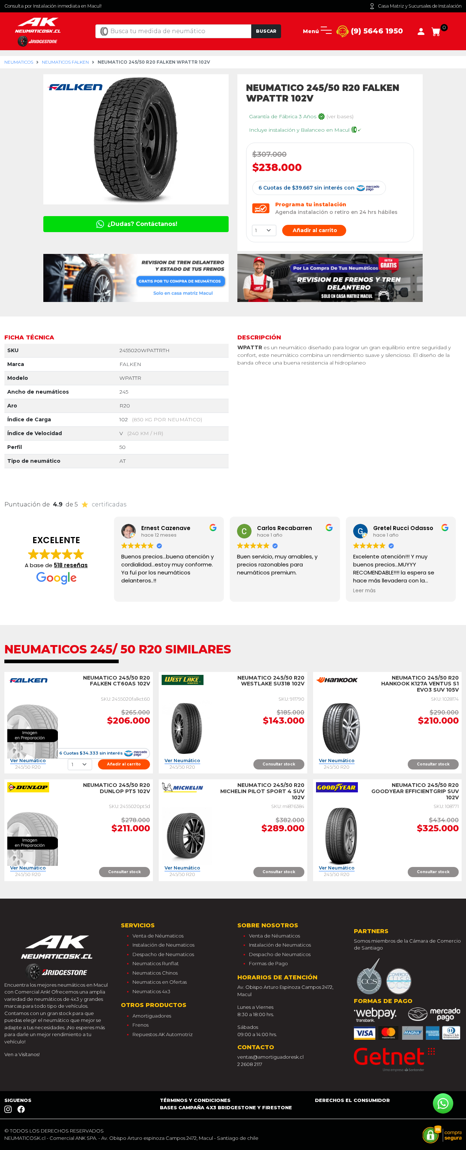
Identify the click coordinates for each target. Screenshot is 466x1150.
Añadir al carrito (314, 230)
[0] (436, 31)
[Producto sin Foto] (32, 728)
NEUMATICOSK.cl (25, 1138)
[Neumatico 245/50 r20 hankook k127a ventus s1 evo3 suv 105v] (341, 728)
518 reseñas (71, 565)
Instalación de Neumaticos (163, 945)
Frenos (141, 1025)
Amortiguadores (152, 1016)
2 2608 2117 (249, 1064)
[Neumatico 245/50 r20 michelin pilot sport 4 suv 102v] (187, 835)
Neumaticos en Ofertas (160, 982)
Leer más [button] (364, 591)
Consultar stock (278, 764)
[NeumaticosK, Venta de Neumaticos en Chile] (38, 31)
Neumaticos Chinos (155, 973)
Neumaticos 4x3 (151, 991)
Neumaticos (18, 62)
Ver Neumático (28, 761)
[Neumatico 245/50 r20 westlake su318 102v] (187, 728)
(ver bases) (340, 116)
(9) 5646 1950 (376, 31)
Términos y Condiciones (195, 1100)
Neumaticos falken (65, 62)
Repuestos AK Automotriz (163, 1034)
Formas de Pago (268, 963)
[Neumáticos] (58, 956)
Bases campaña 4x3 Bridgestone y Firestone (226, 1107)
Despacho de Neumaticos (163, 954)
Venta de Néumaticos (158, 936)
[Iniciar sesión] (421, 31)
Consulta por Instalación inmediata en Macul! (53, 6)
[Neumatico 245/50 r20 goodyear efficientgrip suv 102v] (341, 835)
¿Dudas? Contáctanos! (141, 223)
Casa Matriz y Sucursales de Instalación (420, 6)
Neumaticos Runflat (156, 963)
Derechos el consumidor (352, 1100)
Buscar (266, 31)
